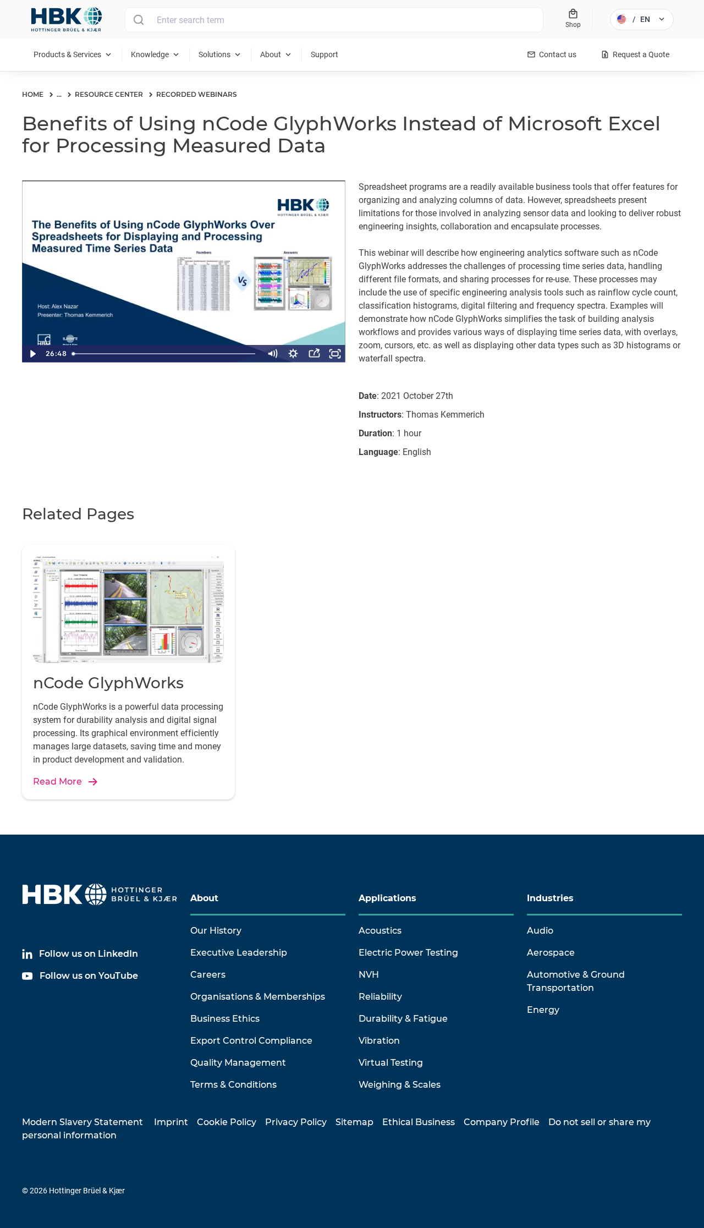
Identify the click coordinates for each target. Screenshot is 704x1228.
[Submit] (138, 20)
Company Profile (502, 1122)
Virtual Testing (391, 1062)
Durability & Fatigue (403, 1018)
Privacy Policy (296, 1122)
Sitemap (354, 1122)
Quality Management (238, 1062)
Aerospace (551, 952)
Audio (540, 930)
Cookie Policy (226, 1122)
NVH (369, 974)
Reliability (380, 996)
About (204, 898)
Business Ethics (225, 1018)
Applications (387, 898)
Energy (543, 1010)
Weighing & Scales (400, 1084)
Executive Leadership (238, 952)
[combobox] (334, 19)
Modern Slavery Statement (82, 1122)
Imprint (171, 1122)
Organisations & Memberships (257, 996)
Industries (550, 898)
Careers (208, 974)
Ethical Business (418, 1122)
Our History (215, 930)
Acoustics (380, 930)
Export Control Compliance (251, 1040)
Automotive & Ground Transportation (576, 981)
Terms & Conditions (233, 1084)
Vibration (379, 1040)
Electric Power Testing (408, 952)
